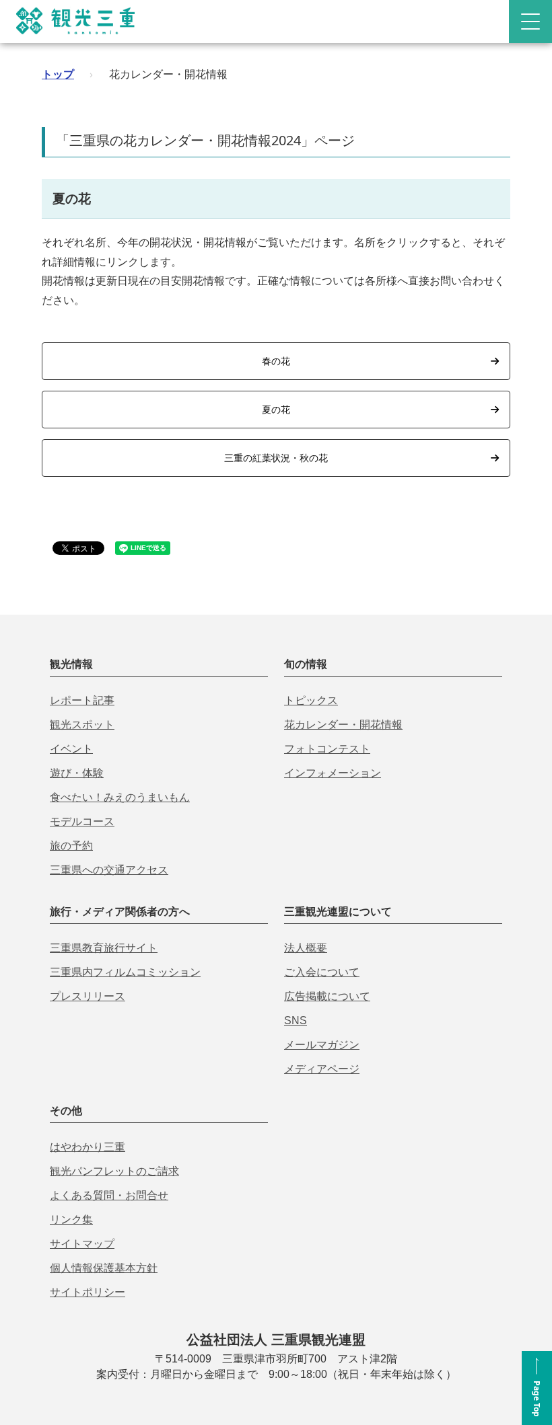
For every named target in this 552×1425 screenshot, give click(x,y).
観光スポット (82, 724)
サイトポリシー (87, 1292)
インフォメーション (332, 773)
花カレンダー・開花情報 (343, 724)
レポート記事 (82, 700)
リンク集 (71, 1219)
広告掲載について (327, 996)
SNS (295, 1020)
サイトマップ (82, 1243)
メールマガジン (321, 1044)
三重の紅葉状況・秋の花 (276, 457)
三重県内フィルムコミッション (125, 972)
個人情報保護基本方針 (104, 1268)
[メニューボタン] (530, 21)
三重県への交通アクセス (109, 870)
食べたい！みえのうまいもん (120, 797)
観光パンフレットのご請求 (114, 1171)
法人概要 (305, 948)
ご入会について (321, 972)
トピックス (311, 700)
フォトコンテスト (327, 749)
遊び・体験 (77, 773)
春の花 (276, 360)
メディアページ (321, 1069)
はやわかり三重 (87, 1147)
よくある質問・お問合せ (109, 1195)
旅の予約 (71, 845)
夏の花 (276, 409)
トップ (58, 74)
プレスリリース (87, 996)
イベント (71, 749)
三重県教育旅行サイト (104, 948)
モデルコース (82, 821)
